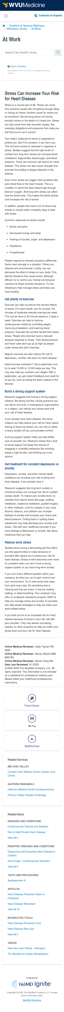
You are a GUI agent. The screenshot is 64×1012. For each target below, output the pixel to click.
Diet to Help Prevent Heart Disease (26, 832)
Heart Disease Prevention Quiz (24, 923)
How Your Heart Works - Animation (26, 948)
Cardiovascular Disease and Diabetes (28, 826)
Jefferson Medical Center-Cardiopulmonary (31, 789)
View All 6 (13, 934)
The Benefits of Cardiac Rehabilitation (28, 953)
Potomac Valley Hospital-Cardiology (27, 795)
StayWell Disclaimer (32, 1000)
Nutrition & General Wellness (27, 25)
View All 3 (13, 866)
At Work (36, 29)
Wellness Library (17, 29)
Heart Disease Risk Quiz (21, 928)
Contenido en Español (50, 15)
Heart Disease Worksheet (21, 903)
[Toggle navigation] (6, 16)
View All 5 (13, 837)
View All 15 (13, 909)
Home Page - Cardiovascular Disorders (29, 861)
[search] (28, 52)
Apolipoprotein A (16, 880)
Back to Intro (18, 66)
